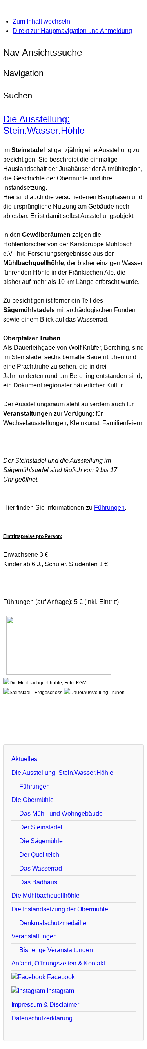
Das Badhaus (38, 882)
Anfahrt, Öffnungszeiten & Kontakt (58, 963)
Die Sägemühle (41, 841)
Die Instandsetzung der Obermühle (59, 909)
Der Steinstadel (40, 827)
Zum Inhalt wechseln (41, 21)
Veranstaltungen (34, 936)
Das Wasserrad (40, 868)
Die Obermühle (32, 799)
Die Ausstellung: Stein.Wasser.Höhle (44, 125)
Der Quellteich (39, 854)
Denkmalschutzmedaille (52, 923)
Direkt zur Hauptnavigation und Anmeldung (72, 30)
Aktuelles (24, 759)
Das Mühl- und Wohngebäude (61, 813)
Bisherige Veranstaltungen (56, 950)
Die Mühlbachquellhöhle (45, 895)
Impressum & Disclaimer (45, 1004)
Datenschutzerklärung (42, 1018)
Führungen (109, 507)
